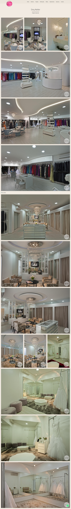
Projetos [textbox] (37, 1)
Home (28, 1)
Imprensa (57, 1)
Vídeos (47, 1)
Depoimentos (52, 1)
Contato (62, 1)
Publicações (42, 1)
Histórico (32, 1)
